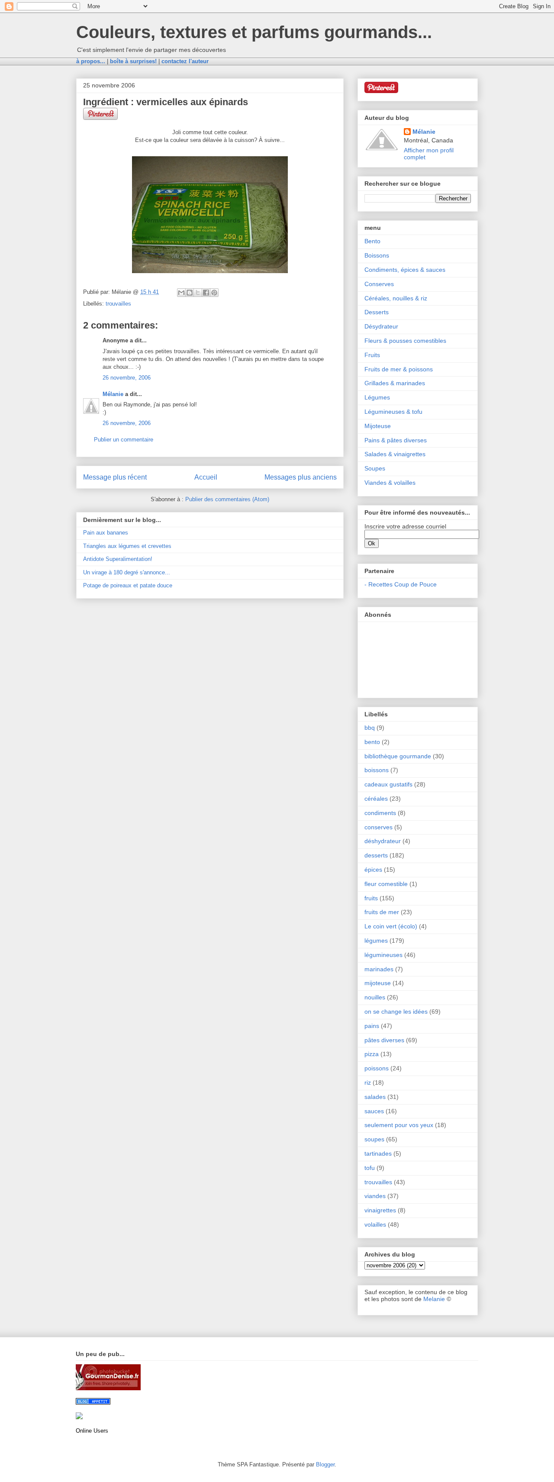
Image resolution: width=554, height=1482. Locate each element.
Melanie (434, 1298)
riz (367, 1082)
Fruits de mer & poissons (398, 369)
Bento (372, 241)
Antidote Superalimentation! (117, 559)
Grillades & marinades (394, 383)
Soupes (374, 468)
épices (373, 869)
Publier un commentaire (123, 439)
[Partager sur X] (197, 292)
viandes (375, 1195)
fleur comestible (386, 883)
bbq (369, 727)
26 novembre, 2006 (127, 377)
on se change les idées (396, 1011)
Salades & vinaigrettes (394, 454)
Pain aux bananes (105, 532)
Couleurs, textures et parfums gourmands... (254, 32)
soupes (374, 1139)
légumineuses (383, 954)
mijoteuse (377, 982)
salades (375, 1096)
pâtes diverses (384, 1040)
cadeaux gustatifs (388, 784)
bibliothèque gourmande (397, 756)
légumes (376, 940)
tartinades (378, 1153)
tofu (369, 1167)
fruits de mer (381, 912)
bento (372, 741)
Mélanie (113, 394)
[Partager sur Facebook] (206, 292)
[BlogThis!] (189, 292)
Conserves (379, 283)
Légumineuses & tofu (393, 411)
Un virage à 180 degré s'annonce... (126, 572)
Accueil (205, 477)
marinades (378, 969)
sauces (374, 1111)
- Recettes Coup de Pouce (400, 584)
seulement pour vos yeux (398, 1124)
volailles (375, 1224)
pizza (371, 1053)
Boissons (376, 255)
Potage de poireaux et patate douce (127, 585)
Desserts (376, 312)
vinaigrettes (380, 1210)
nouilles (374, 997)
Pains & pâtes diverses (395, 440)
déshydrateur (382, 841)
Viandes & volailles (390, 482)
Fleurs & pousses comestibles (405, 340)
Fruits (372, 354)
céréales (376, 798)
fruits (371, 898)
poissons (376, 1068)
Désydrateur (381, 326)
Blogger (325, 1464)
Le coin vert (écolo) (390, 926)
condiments (380, 812)
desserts (376, 855)
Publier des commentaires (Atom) (227, 499)
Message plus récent (115, 477)
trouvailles (118, 303)
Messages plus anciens (300, 477)
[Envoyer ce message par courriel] (181, 292)
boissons (376, 770)
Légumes (377, 397)
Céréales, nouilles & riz (395, 298)
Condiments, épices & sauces (404, 269)
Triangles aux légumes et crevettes (127, 546)
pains (371, 1025)
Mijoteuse (377, 425)
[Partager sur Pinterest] (214, 292)
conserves (378, 827)
